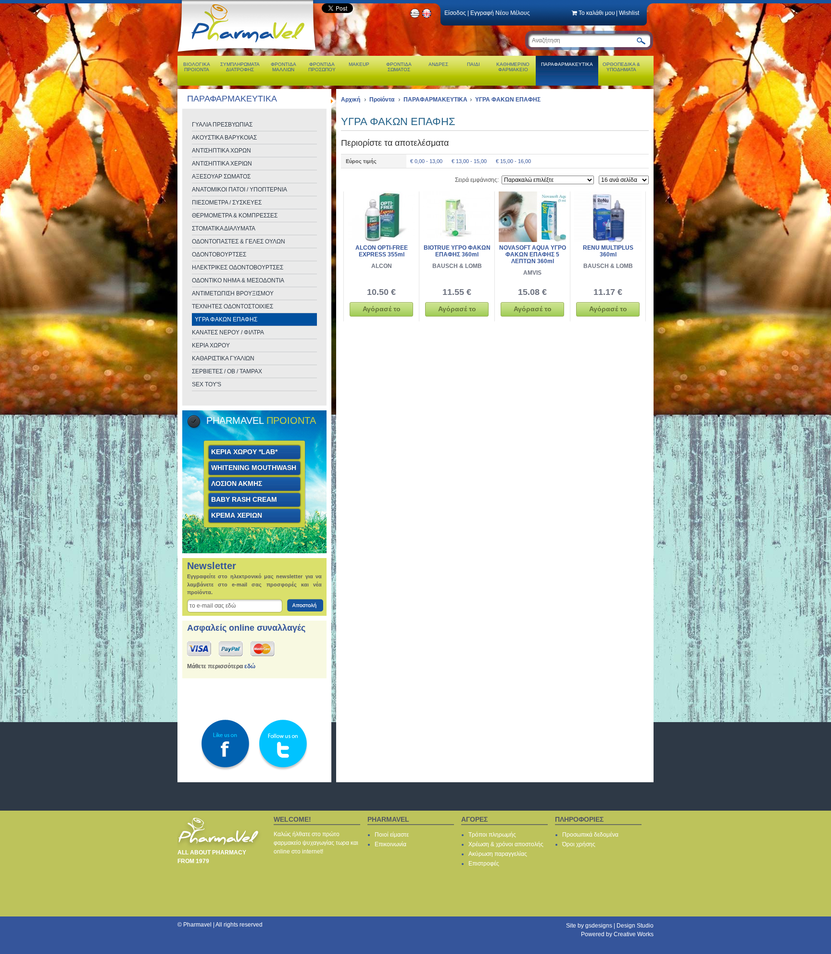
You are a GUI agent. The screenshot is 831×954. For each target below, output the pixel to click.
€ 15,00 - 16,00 (513, 161)
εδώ (249, 666)
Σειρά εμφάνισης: (477, 180)
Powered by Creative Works (617, 934)
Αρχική (350, 99)
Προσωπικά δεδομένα (590, 834)
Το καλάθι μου (597, 13)
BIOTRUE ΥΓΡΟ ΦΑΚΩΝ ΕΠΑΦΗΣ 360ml (457, 251)
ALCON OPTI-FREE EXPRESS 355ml (381, 251)
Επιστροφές (483, 863)
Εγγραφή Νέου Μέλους (500, 13)
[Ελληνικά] (415, 16)
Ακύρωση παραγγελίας (497, 854)
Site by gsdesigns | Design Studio (610, 925)
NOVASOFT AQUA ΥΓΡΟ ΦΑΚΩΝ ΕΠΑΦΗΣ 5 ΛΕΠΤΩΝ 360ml (532, 254)
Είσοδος (455, 13)
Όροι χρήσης (578, 844)
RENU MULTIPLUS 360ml (608, 251)
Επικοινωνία (390, 844)
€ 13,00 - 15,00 (469, 161)
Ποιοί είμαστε (392, 834)
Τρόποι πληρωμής (492, 834)
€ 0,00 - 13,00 (426, 161)
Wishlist (629, 13)
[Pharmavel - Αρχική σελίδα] (248, 53)
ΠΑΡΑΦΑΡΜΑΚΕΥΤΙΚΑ (435, 99)
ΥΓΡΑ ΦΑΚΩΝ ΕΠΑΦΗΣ (508, 99)
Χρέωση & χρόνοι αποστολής (505, 844)
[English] (427, 16)
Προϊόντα (381, 99)
